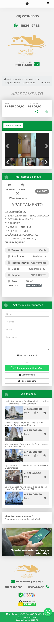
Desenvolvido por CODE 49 (27, 620)
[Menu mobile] (27, 3)
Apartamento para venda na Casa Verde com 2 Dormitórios (26, 467)
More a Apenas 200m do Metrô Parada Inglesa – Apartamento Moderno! (24, 424)
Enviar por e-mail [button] (28, 355)
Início (9, 79)
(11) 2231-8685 (27, 16)
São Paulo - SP (31, 79)
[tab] (13, 125)
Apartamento (13, 82)
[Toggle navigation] (48, 3)
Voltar (46, 82)
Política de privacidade (27, 617)
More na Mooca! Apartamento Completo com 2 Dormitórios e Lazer (26, 445)
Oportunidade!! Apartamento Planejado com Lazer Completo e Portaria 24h (26, 488)
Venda (18, 79)
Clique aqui (10, 519)
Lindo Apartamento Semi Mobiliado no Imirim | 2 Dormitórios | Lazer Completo (27, 402)
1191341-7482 (29, 25)
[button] (8, 146)
